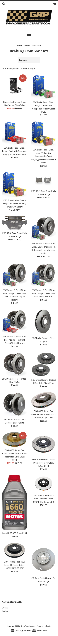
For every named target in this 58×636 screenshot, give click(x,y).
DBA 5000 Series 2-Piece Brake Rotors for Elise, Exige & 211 (43, 462)
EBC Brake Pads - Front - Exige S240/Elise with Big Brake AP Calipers (14, 203)
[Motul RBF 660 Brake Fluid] (14, 502)
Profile (5, 611)
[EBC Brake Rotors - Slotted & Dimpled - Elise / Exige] (43, 364)
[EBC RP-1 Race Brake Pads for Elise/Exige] (43, 180)
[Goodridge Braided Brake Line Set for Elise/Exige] (14, 86)
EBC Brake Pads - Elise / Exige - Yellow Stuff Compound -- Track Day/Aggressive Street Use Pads (43, 156)
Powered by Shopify (44, 626)
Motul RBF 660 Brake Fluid (14, 533)
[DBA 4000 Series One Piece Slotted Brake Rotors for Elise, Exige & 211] (43, 400)
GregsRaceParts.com (28, 626)
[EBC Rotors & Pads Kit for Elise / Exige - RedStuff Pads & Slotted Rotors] (14, 321)
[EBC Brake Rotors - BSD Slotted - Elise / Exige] (14, 404)
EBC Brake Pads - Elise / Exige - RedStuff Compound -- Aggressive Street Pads (14, 151)
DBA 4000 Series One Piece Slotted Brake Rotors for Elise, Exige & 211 (43, 414)
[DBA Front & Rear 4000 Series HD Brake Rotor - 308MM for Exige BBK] (43, 483)
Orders (5, 607)
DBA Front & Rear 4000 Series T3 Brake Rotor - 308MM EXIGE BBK (14, 564)
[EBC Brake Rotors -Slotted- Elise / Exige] (14, 364)
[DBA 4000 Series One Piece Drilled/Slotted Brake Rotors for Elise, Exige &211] (14, 439)
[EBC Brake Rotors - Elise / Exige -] (43, 322)
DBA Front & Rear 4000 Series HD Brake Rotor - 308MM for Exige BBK (43, 498)
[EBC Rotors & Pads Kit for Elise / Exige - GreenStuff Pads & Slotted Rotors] (43, 274)
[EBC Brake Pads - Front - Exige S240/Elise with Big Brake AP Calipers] (14, 184)
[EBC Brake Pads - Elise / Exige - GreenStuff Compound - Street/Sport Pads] (43, 86)
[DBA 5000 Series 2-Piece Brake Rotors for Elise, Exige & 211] (43, 444)
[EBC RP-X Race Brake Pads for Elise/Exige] (14, 223)
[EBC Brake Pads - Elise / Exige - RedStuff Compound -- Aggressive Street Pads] (14, 133)
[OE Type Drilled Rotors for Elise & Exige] (43, 558)
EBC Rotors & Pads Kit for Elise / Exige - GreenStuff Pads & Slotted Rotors (43, 293)
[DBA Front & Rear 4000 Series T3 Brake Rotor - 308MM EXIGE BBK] (14, 550)
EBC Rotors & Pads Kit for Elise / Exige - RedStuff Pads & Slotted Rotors (14, 339)
